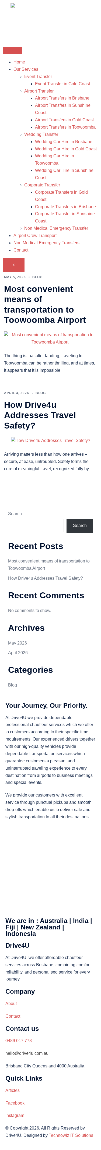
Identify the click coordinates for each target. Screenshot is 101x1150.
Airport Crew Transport (35, 235)
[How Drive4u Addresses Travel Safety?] (50, 440)
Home (19, 62)
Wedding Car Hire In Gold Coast (66, 149)
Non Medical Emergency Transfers (46, 242)
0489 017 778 (18, 1040)
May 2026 (17, 643)
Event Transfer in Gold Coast (62, 84)
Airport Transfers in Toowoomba (65, 127)
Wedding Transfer (41, 134)
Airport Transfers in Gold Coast (64, 120)
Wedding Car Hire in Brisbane (63, 141)
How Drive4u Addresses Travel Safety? (40, 415)
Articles (12, 1090)
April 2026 (18, 652)
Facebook (15, 1103)
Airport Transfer (39, 91)
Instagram (14, 1115)
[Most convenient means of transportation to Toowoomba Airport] (50, 338)
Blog (37, 277)
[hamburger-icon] (12, 50)
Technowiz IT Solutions (71, 1135)
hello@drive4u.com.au (26, 1053)
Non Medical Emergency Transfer (56, 228)
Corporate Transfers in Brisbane (65, 206)
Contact (20, 250)
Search (15, 513)
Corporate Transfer (42, 185)
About (11, 1003)
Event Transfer (38, 76)
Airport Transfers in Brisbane (62, 98)
